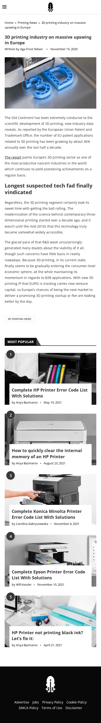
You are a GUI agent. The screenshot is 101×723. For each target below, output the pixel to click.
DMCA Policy (28, 708)
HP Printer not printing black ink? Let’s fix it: (47, 635)
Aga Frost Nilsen (31, 49)
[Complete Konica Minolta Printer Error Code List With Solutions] (50, 500)
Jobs (35, 702)
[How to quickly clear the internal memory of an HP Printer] (50, 439)
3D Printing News (19, 319)
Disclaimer (74, 708)
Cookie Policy (76, 702)
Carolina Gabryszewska (32, 524)
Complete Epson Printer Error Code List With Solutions (48, 574)
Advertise (21, 702)
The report (13, 157)
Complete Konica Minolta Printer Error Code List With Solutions (47, 514)
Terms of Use (52, 708)
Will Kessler (23, 584)
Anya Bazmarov (27, 402)
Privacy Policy (52, 702)
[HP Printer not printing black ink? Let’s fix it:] (50, 621)
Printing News (27, 22)
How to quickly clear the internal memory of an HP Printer (47, 453)
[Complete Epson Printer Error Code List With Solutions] (50, 560)
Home (9, 22)
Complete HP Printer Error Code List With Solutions (50, 393)
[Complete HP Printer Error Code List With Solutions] (50, 378)
